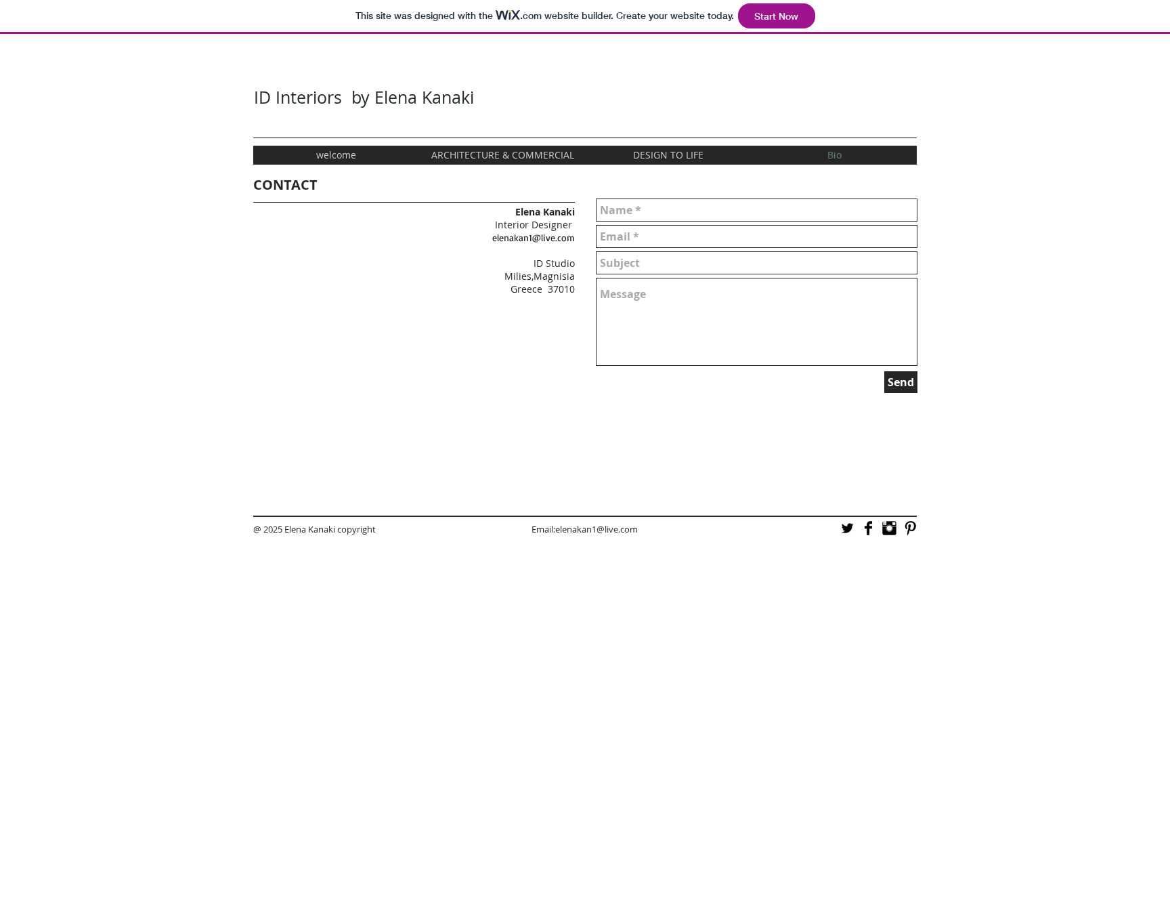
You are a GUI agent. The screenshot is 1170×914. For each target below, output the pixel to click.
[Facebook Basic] (868, 528)
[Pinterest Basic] (910, 528)
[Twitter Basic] (847, 528)
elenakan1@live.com (533, 237)
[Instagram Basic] (889, 528)
